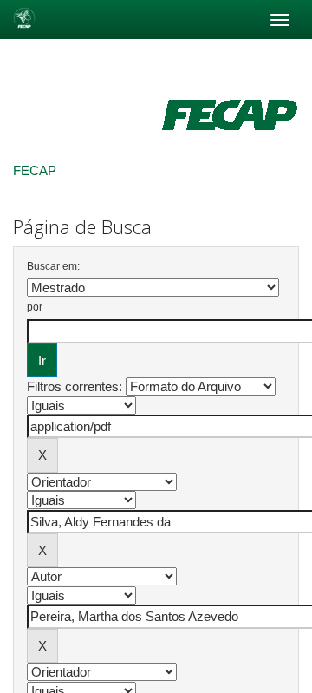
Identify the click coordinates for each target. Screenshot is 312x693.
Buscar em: (53, 266)
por (34, 307)
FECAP (34, 170)
